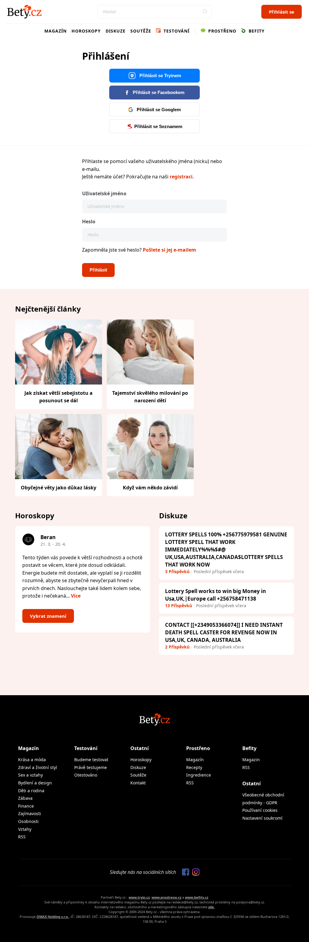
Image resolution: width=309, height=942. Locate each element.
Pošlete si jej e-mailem (169, 249)
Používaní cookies (260, 810)
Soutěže (140, 31)
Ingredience (198, 775)
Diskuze (116, 31)
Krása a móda (32, 759)
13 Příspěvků (178, 605)
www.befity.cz (196, 897)
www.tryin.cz (139, 897)
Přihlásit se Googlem (158, 109)
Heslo (88, 221)
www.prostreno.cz (166, 897)
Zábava (25, 798)
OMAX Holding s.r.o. (53, 916)
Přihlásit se (281, 12)
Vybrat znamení (48, 616)
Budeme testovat (91, 759)
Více (76, 595)
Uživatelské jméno (104, 193)
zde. (211, 907)
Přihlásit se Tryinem (159, 75)
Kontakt (138, 783)
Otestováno (85, 775)
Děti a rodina (31, 790)
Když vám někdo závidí (150, 487)
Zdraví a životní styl (37, 767)
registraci (181, 176)
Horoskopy (86, 31)
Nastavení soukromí (262, 818)
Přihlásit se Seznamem (158, 126)
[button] (205, 12)
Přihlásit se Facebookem (158, 92)
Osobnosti (28, 821)
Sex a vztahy (30, 775)
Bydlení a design (35, 783)
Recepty (194, 767)
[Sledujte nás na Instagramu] (194, 872)
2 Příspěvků (177, 647)
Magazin (251, 759)
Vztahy (24, 829)
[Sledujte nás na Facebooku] (184, 872)
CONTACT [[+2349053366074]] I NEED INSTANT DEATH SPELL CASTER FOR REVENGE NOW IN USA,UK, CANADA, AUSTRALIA (224, 632)
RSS (22, 837)
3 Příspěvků (177, 571)
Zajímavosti (29, 813)
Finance (26, 806)
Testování (176, 31)
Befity (256, 31)
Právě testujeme (90, 767)
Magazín (55, 31)
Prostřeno (221, 31)
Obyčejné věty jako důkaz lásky (58, 487)
